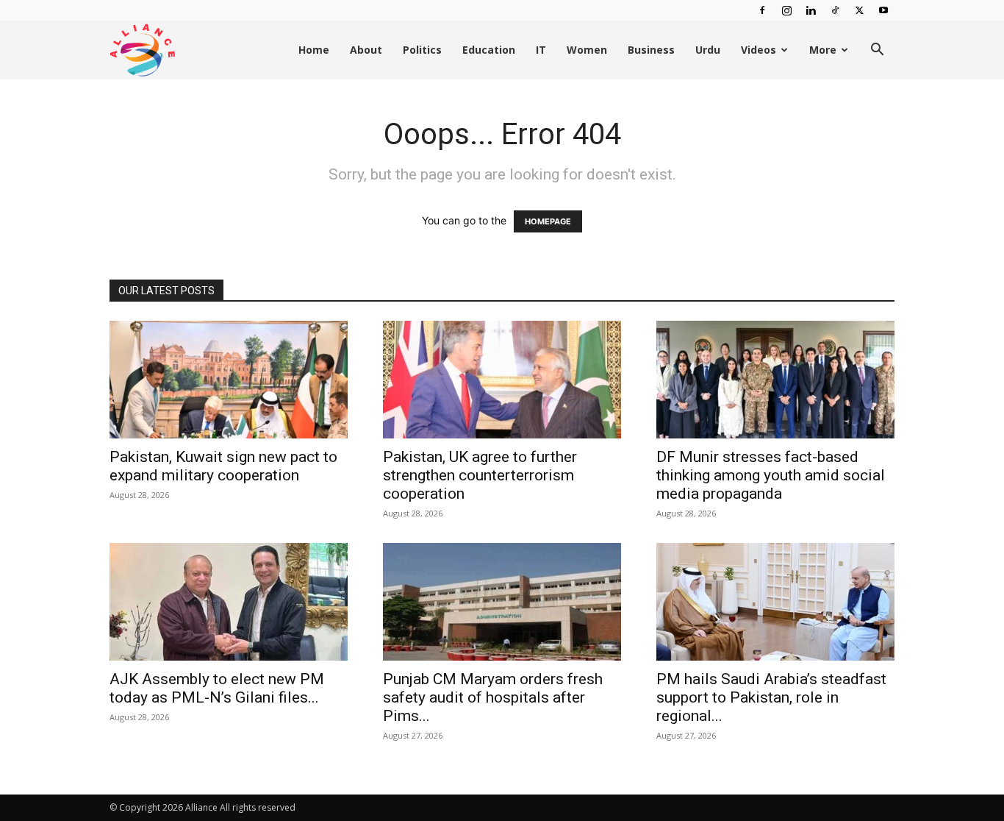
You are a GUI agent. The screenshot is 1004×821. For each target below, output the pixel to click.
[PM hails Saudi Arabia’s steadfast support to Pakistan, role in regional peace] (775, 602)
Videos (758, 50)
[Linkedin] (811, 10)
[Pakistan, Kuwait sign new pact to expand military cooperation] (229, 379)
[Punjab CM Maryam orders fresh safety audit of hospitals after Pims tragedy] (502, 602)
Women (587, 50)
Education (488, 50)
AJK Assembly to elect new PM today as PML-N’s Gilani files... (217, 688)
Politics (422, 50)
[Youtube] (883, 10)
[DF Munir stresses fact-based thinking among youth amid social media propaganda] (775, 379)
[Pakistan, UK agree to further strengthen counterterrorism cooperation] (502, 379)
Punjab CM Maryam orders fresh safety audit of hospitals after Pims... (493, 697)
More (822, 50)
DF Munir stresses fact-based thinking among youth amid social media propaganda (770, 475)
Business (651, 50)
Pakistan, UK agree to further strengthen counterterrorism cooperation (480, 475)
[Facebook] (762, 10)
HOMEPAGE (548, 221)
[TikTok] (835, 10)
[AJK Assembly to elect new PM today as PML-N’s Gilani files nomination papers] (229, 602)
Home (313, 50)
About (366, 50)
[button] (876, 51)
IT (541, 50)
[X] (859, 10)
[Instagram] (786, 10)
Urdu (707, 50)
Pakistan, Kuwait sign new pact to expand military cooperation (223, 466)
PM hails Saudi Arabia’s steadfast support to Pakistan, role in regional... (771, 697)
